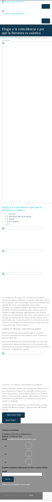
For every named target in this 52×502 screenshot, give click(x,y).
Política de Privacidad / (11, 484)
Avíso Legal (25, 484)
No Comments (14, 221)
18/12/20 (12, 214)
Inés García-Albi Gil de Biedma (20, 216)
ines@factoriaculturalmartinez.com (22, 439)
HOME (4, 38)
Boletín (11, 38)
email (4, 471)
